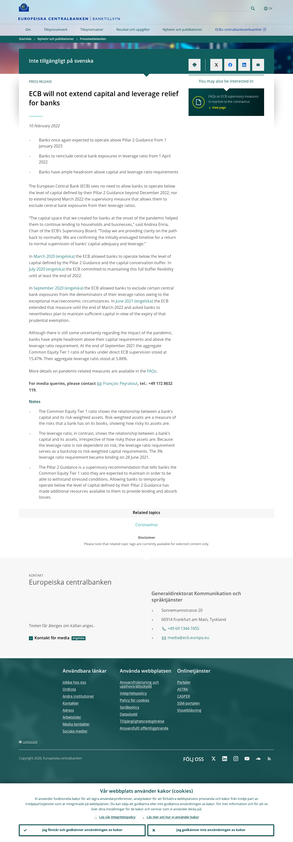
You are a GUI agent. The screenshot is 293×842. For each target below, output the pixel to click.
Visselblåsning (189, 710)
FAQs (152, 372)
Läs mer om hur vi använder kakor (173, 817)
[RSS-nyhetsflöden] (269, 758)
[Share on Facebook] (230, 65)
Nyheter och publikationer (182, 30)
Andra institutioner (78, 696)
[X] (213, 758)
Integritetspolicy (133, 693)
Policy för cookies (134, 700)
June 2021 (124, 301)
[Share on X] (216, 65)
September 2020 (48, 289)
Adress (68, 710)
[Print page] (195, 65)
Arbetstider (72, 717)
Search (253, 8)
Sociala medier (75, 731)
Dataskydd (128, 714)
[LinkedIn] (224, 758)
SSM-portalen (188, 703)
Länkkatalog (30, 742)
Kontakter (71, 703)
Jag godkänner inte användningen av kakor (210, 830)
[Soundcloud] (258, 758)
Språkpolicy (129, 707)
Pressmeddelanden (93, 39)
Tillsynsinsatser (91, 30)
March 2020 (44, 257)
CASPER (183, 696)
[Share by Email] (258, 65)
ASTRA (182, 689)
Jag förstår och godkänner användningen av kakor (82, 830)
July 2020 (37, 270)
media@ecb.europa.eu (188, 638)
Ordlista (69, 689)
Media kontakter (76, 724)
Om (28, 30)
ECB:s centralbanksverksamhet (238, 30)
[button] (260, 8)
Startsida (25, 39)
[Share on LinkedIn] (244, 65)
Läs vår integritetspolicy (117, 817)
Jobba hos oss (74, 682)
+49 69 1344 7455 (183, 629)
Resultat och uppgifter (133, 30)
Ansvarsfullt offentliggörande (144, 728)
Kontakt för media (52, 638)
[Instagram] (236, 758)
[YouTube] (247, 758)
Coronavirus (146, 525)
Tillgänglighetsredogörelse (142, 721)
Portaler (184, 682)
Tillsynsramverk (55, 30)
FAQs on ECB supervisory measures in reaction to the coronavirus (233, 102)
